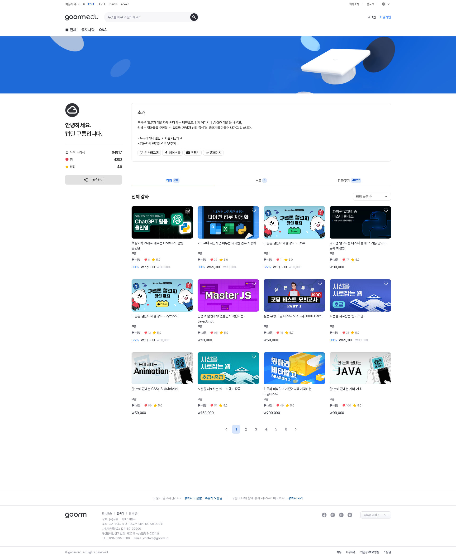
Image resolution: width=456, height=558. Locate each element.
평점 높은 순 (364, 197)
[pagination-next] (296, 429)
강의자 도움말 (193, 498)
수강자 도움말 (213, 498)
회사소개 (354, 4)
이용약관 (351, 552)
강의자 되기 (295, 498)
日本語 (133, 513)
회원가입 (385, 17)
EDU (91, 4)
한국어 (120, 513)
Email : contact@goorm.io (151, 538)
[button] (187, 210)
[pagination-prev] (226, 429)
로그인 (371, 17)
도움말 (387, 552)
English (107, 513)
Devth (113, 4)
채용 (339, 552)
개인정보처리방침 (369, 552)
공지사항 (88, 30)
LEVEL (102, 4)
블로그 (370, 4)
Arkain (125, 4)
